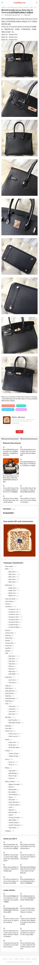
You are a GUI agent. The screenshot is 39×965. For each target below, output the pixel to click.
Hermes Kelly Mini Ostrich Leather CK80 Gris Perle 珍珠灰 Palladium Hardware (27, 945)
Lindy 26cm (12, 706)
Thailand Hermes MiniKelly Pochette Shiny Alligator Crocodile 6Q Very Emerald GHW (28, 921)
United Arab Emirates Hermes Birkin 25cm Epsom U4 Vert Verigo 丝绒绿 (28, 932)
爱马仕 (7, 768)
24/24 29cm (12, 682)
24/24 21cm (12, 680)
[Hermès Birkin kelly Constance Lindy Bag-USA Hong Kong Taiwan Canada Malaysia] (19, 2)
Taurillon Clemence (14, 825)
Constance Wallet (14, 627)
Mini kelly (8, 717)
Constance (8, 606)
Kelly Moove (9, 701)
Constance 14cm (14, 614)
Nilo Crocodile (13, 812)
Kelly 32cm (12, 661)
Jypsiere (7, 651)
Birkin (31, 7)
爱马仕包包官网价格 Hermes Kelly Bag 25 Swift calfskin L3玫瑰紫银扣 (27, 881)
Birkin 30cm (28, 15)
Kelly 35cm (12, 664)
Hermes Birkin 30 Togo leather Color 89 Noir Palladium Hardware (28, 500)
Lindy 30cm (12, 709)
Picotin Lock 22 (13, 736)
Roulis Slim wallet (14, 747)
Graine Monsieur (14, 802)
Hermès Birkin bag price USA (12, 15)
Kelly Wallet (12, 674)
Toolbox (7, 751)
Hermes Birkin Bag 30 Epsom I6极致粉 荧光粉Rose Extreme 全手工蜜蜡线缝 (11, 490)
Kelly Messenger (10, 698)
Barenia (11, 787)
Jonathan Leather (14, 805)
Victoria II (11, 778)
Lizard (10, 807)
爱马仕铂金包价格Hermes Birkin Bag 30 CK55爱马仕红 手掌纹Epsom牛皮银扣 (28, 463)
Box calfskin (12, 792)
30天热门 (5, 959)
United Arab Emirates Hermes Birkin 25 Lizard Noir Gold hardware (11, 945)
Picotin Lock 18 (13, 734)
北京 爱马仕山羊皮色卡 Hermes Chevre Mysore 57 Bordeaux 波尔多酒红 (11, 881)
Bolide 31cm (12, 593)
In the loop (8, 646)
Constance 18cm (14, 617)
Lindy (7, 703)
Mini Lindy (12, 714)
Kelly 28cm (12, 659)
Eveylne (7, 630)
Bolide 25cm (12, 588)
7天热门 (11, 959)
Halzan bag (8, 638)
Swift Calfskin (13, 820)
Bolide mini (12, 595)
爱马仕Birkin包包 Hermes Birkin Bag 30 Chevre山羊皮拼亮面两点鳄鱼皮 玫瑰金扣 (19, 400)
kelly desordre (9, 693)
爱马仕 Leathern (10, 781)
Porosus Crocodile (14, 817)
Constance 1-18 (13, 609)
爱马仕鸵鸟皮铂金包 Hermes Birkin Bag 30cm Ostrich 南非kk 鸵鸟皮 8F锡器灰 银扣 (28, 452)
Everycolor (12, 800)
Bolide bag (8, 585)
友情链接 (16, 959)
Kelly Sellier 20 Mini (14, 723)
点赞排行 (28, 959)
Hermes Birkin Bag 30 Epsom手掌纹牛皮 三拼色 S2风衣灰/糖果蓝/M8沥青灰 (28, 490)
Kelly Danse (8, 688)
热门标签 (34, 959)
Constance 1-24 (13, 612)
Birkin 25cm (12, 574)
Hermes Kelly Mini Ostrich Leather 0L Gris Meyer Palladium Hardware (27, 910)
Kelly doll (11, 669)
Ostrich (11, 815)
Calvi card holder (10, 599)
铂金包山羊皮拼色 (21, 409)
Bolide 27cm (12, 590)
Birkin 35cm (12, 579)
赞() (19, 431)
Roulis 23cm (12, 745)
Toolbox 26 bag (13, 756)
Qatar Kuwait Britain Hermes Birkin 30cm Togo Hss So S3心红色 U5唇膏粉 (11, 846)
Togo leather (12, 828)
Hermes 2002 (9, 643)
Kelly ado (8, 686)
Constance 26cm (14, 622)
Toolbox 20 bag (13, 753)
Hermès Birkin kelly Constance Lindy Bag (17, 7)
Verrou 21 (11, 765)
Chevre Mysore (13, 794)
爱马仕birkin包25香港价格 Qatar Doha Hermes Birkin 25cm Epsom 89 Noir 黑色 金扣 (28, 870)
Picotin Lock (8, 731)
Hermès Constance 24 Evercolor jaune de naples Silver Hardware (11, 920)
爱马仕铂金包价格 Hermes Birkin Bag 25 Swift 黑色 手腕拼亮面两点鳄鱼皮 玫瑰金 (11, 478)
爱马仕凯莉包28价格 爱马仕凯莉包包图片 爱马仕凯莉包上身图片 (11, 910)
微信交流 (22, 959)
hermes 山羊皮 (21, 406)
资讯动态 (8, 831)
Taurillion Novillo (13, 822)
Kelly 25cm (12, 656)
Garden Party (9, 633)
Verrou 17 (11, 762)
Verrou (7, 759)
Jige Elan (8, 648)
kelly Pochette (13, 720)
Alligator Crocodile (14, 784)
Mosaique (8, 726)
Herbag (7, 640)
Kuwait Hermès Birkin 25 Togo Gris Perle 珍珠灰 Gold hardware (27, 856)
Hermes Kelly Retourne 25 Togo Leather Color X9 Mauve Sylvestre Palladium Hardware (10, 933)
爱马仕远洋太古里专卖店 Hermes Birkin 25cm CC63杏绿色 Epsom (27, 846)
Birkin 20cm (12, 572)
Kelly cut (11, 666)
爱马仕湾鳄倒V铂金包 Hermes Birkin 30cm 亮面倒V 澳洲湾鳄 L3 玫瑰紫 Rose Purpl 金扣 (10, 452)
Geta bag (8, 635)
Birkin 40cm (12, 582)
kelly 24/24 (8, 677)
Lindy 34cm (12, 711)
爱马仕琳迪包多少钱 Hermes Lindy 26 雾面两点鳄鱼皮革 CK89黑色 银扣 (27, 898)
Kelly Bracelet (13, 773)
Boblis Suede (12, 789)
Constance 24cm (14, 619)
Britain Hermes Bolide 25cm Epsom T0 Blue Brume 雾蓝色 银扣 (10, 869)
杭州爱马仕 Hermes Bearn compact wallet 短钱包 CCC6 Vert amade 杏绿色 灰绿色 (11, 857)
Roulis (7, 739)
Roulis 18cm (12, 742)
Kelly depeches (9, 691)
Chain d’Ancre (9, 601)
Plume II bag (12, 776)
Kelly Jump (12, 671)
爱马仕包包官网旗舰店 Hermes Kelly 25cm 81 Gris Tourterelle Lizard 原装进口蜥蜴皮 (11, 899)
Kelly (6, 653)
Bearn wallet (9, 566)
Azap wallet (12, 771)
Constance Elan (13, 624)
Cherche (7, 604)
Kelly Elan (8, 696)
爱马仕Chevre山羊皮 (8, 409)
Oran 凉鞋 (8, 728)
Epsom (11, 797)
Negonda (11, 810)
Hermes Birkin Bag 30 (8, 406)
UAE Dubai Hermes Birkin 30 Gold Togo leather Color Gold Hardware (11, 500)
